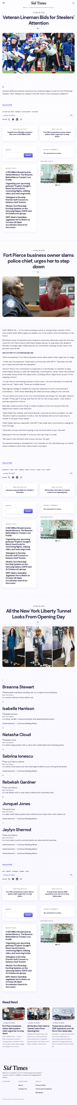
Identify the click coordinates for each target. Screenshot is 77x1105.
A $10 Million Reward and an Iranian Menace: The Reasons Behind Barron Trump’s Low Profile (19, 176)
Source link (7, 105)
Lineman (18, 111)
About (20, 1085)
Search (8, 150)
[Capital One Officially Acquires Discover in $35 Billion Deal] (19, 133)
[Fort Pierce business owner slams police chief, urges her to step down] (57, 133)
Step (43, 469)
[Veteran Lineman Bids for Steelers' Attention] (19, 490)
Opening (15, 871)
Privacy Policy (40, 1085)
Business (5, 469)
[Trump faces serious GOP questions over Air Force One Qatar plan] (57, 892)
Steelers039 (26, 111)
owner (21, 469)
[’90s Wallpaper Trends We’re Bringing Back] (58, 173)
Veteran (35, 111)
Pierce (27, 469)
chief (12, 469)
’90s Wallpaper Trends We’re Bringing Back (54, 180)
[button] (3, 3)
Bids (12, 111)
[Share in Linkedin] (17, 119)
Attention (6, 111)
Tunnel (21, 871)
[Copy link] (21, 119)
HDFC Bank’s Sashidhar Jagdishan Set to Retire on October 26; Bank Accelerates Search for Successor (18, 222)
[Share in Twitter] (9, 119)
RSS (38, 28)
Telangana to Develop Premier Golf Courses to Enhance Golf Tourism (17, 200)
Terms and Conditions (43, 1089)
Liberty (8, 871)
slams (38, 469)
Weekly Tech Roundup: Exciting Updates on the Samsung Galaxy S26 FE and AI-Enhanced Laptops (18, 210)
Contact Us (22, 1089)
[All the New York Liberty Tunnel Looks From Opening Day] (57, 490)
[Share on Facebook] (13, 119)
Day (3, 871)
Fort (16, 469)
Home (24, 7)
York (27, 871)
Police (32, 469)
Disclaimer (39, 1093)
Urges (48, 469)
